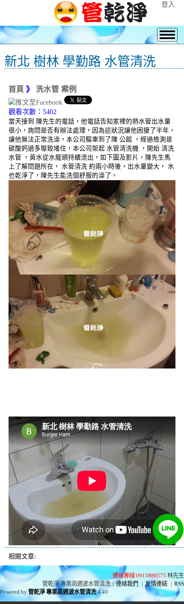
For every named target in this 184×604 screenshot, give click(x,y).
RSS (179, 583)
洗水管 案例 (56, 89)
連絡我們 (127, 583)
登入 (168, 4)
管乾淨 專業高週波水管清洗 (62, 592)
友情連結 (156, 583)
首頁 (16, 89)
